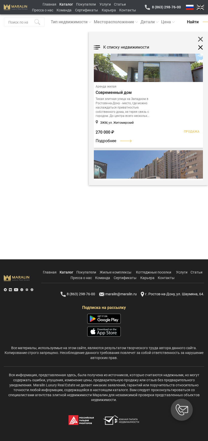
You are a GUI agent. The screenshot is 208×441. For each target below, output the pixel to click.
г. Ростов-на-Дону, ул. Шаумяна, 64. (174, 294)
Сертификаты (86, 10)
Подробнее (106, 140)
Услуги (105, 4)
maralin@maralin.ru (121, 294)
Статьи (120, 4)
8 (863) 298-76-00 (166, 7)
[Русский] (190, 7)
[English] (200, 7)
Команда (64, 10)
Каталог (66, 4)
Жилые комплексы (115, 272)
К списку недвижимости (126, 47)
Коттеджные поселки (153, 272)
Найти (193, 21)
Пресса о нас (42, 10)
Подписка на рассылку (104, 307)
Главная (49, 4)
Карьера (109, 10)
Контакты (127, 10)
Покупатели (86, 4)
